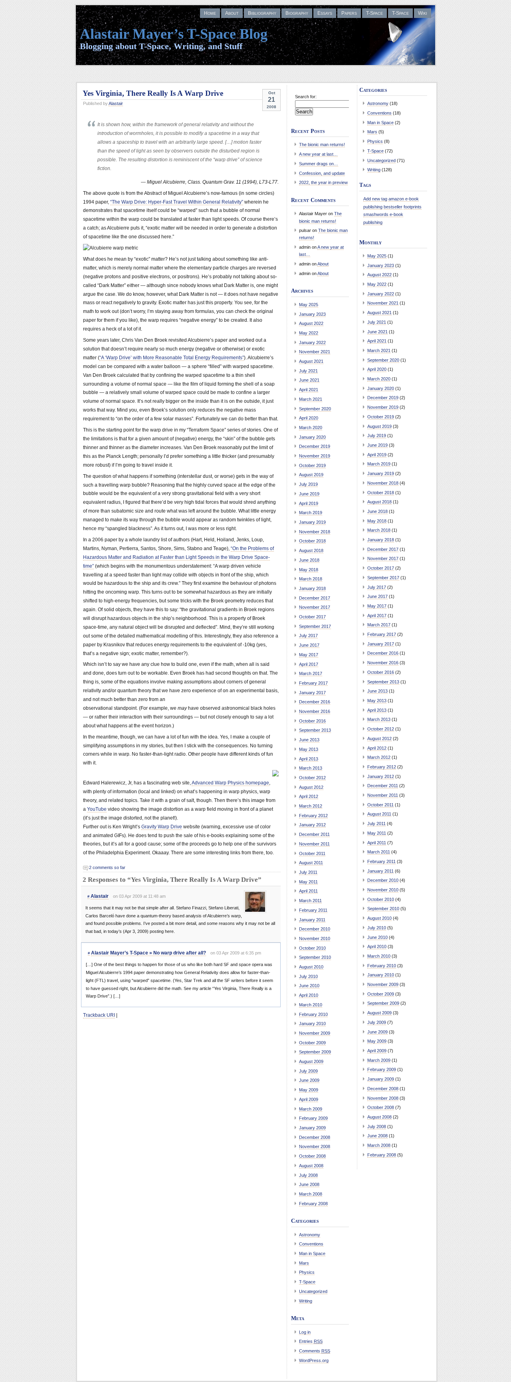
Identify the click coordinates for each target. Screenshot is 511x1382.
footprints (413, 206)
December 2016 (314, 701)
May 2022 (308, 333)
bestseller (393, 206)
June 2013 (309, 739)
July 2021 (308, 370)
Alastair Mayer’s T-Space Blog (173, 34)
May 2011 (308, 881)
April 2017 (308, 664)
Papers (349, 13)
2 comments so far (107, 867)
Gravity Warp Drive (161, 827)
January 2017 (312, 692)
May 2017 (308, 654)
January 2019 (312, 522)
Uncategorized (313, 1291)
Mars (304, 1263)
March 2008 (310, 1194)
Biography (296, 13)
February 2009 (313, 1118)
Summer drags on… (318, 163)
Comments (314, 1350)
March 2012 (310, 806)
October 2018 (312, 541)
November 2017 (314, 607)
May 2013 (308, 749)
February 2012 (313, 815)
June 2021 (309, 380)
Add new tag (375, 198)
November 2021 (314, 351)
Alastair (116, 103)
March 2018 (310, 578)
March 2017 (310, 673)
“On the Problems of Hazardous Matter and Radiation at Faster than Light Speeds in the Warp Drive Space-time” (178, 557)
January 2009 (312, 1127)
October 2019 (312, 465)
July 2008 (308, 1175)
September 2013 (315, 730)
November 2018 (314, 531)
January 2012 (312, 824)
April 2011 (308, 891)
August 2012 (311, 787)
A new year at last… (318, 154)
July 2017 (308, 635)
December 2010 (314, 929)
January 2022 (312, 342)
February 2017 (313, 683)
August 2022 (311, 323)
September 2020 (315, 408)
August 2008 (311, 1165)
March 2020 (310, 427)
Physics (307, 1272)
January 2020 (312, 437)
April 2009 (308, 1099)
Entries (311, 1341)
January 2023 (312, 314)
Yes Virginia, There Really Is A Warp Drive (153, 93)
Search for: (306, 96)
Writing (305, 1301)
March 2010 (310, 1004)
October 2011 (312, 853)
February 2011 (313, 910)
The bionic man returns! (322, 144)
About (232, 13)
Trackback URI (99, 1015)
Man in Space (312, 1253)
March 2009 (310, 1109)
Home (210, 13)
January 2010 (312, 1023)
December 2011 (314, 834)
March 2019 (310, 512)
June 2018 (309, 560)
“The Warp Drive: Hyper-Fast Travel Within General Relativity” (176, 202)
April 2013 (308, 758)
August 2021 (311, 361)
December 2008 (314, 1137)
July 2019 (308, 484)
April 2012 (308, 796)
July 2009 (308, 1071)
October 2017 (312, 616)
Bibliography (262, 13)
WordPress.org (314, 1360)
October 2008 (312, 1156)
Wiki (422, 13)
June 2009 (309, 1080)
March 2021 (310, 399)
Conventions (311, 1243)
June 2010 (309, 985)
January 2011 (312, 919)
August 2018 (311, 550)
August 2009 (311, 1061)
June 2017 (309, 645)
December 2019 (314, 446)
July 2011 (308, 872)
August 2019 (311, 474)
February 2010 (313, 1014)
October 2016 (312, 721)
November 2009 (314, 1033)
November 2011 (314, 843)
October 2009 (312, 1042)
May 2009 (308, 1089)
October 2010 (312, 948)
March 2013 (310, 768)
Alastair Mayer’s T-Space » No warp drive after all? (148, 953)
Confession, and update (322, 173)
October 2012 (312, 777)
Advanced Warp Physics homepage (230, 783)
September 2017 (315, 626)
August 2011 (311, 862)
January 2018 (312, 588)
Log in (305, 1332)
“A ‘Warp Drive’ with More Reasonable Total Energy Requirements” (171, 357)
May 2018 (308, 569)
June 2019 (309, 493)
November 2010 (314, 938)
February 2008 (313, 1203)
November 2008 (314, 1146)
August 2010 (311, 966)
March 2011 (310, 900)
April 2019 (308, 503)
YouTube (97, 809)
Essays (324, 13)
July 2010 (308, 976)
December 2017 (314, 598)
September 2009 (315, 1051)
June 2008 (309, 1184)
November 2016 (314, 711)
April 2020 (308, 418)
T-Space (374, 13)
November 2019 (314, 455)
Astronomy (309, 1234)
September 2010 (315, 957)
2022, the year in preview (323, 182)
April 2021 (308, 389)
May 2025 (308, 304)
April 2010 (308, 995)
